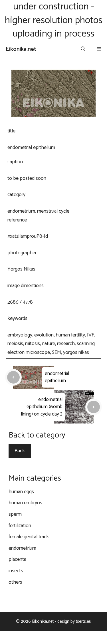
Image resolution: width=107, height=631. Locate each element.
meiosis (15, 343)
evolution (44, 335)
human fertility (70, 335)
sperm (15, 514)
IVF (90, 335)
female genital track (29, 537)
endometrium (21, 211)
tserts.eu (83, 621)
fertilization (20, 525)
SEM (56, 352)
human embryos (25, 503)
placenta (17, 559)
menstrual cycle (53, 211)
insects (16, 571)
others (15, 582)
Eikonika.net (21, 49)
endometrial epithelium (57, 377)
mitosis (32, 343)
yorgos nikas (76, 352)
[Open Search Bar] (83, 49)
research (66, 343)
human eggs (21, 491)
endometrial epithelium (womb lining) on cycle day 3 (41, 407)
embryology (19, 335)
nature (48, 343)
